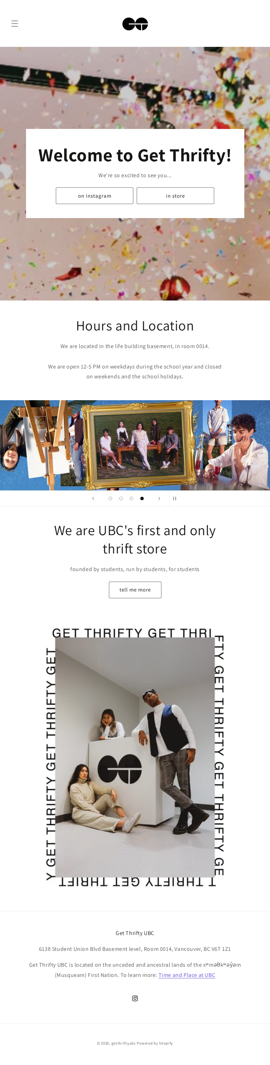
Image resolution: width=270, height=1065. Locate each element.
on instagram (94, 195)
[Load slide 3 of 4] (131, 498)
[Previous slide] (93, 498)
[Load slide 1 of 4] (110, 498)
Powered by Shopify (155, 1043)
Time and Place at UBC (187, 975)
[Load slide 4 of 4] (142, 498)
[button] (14, 23)
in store (175, 195)
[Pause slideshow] (177, 498)
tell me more (135, 589)
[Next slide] (159, 498)
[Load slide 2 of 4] (121, 498)
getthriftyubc (123, 1043)
